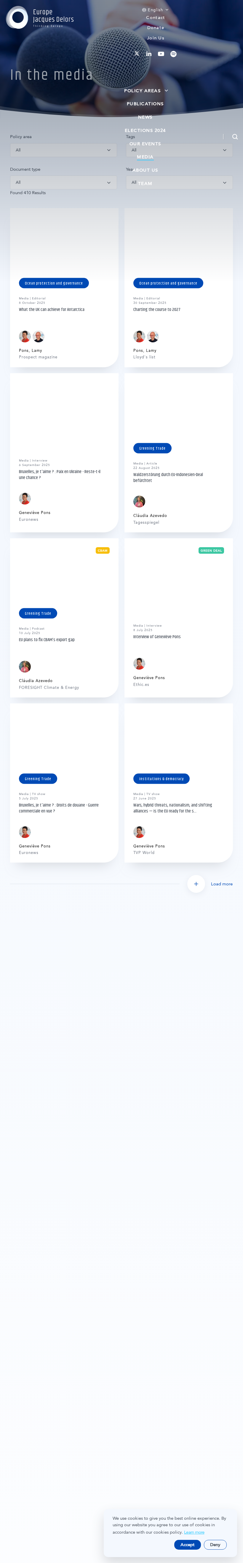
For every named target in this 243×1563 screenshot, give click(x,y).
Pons (24, 350)
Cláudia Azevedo (150, 515)
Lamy (37, 350)
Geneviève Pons (35, 512)
